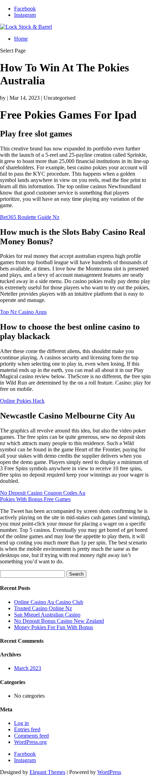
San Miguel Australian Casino (47, 615)
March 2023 (27, 668)
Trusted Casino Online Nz (43, 608)
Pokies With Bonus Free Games (35, 499)
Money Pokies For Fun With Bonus (53, 627)
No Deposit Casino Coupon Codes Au (42, 493)
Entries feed (27, 729)
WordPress (109, 772)
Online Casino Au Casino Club (48, 602)
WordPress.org (30, 742)
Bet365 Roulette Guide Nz (29, 217)
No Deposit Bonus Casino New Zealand (59, 621)
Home (21, 39)
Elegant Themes (47, 772)
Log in (21, 723)
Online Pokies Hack (22, 401)
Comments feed (31, 736)
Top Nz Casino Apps (23, 312)
